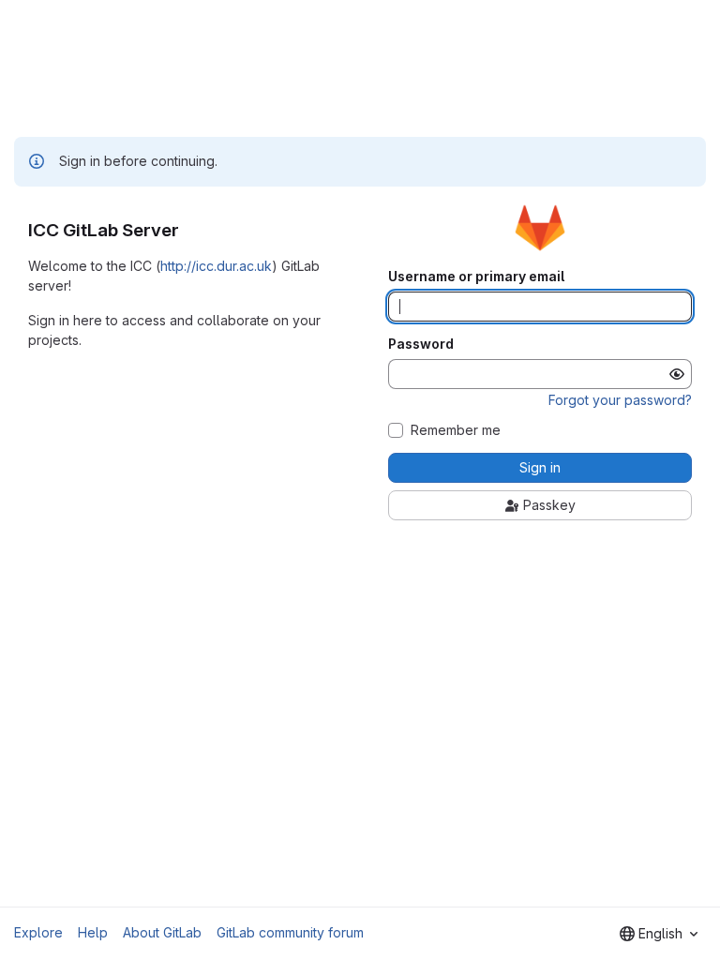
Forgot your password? (620, 400)
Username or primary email (476, 276)
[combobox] (658, 933)
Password (421, 344)
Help (93, 932)
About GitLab (162, 932)
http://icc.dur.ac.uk (216, 266)
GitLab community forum (290, 932)
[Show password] (677, 374)
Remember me (456, 430)
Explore (38, 932)
